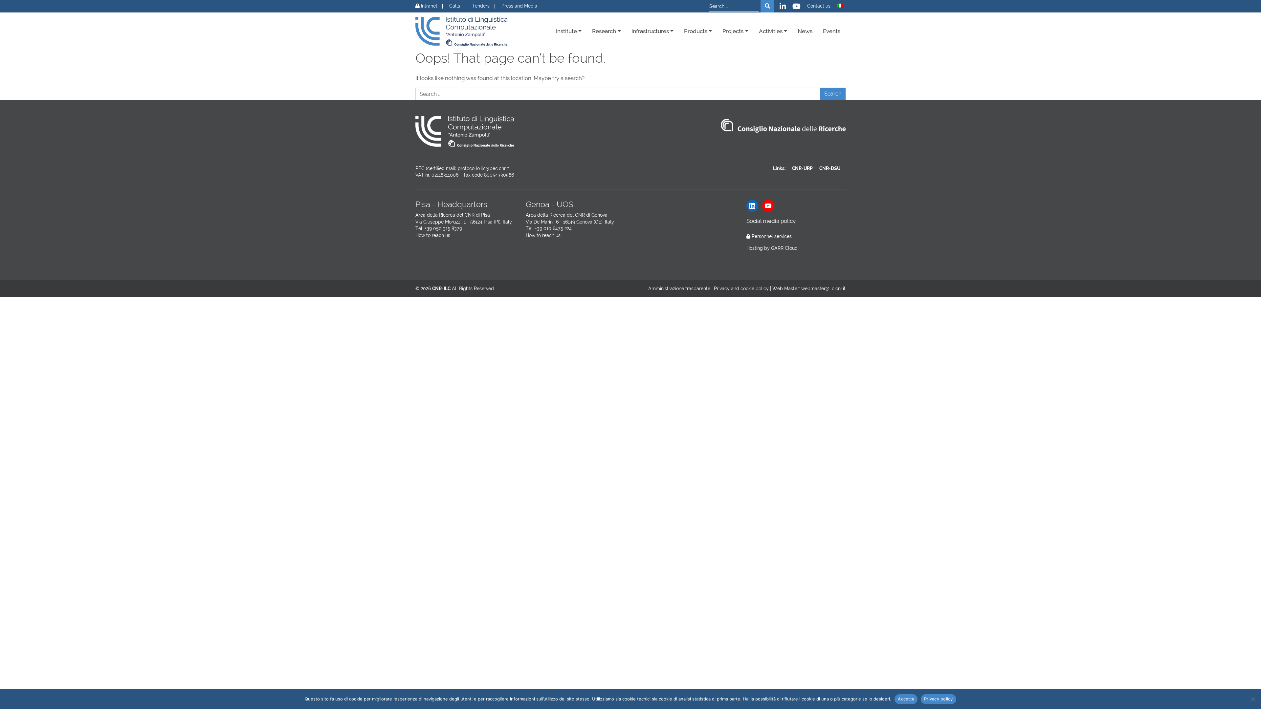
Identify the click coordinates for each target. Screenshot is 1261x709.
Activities (771, 31)
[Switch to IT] (840, 5)
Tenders (481, 6)
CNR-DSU (829, 168)
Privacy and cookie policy (741, 288)
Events (831, 31)
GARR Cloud (784, 248)
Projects (732, 31)
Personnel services (772, 236)
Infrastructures (650, 31)
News (805, 31)
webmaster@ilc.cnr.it (823, 288)
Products (695, 31)
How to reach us (432, 235)
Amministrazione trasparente (679, 288)
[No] (1253, 699)
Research (604, 31)
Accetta (906, 698)
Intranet (428, 6)
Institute (566, 31)
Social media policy (771, 221)
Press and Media (519, 6)
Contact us (818, 6)
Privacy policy (938, 698)
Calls (454, 6)
